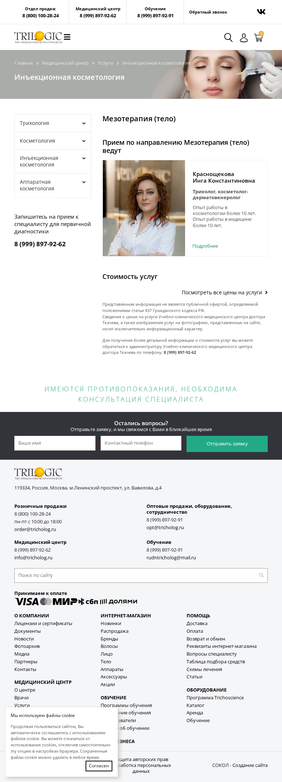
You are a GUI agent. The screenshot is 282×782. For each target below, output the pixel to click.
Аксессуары (114, 677)
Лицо (107, 654)
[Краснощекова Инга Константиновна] (144, 208)
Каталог (196, 705)
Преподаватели (118, 720)
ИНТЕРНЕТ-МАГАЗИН (126, 616)
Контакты (25, 669)
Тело (106, 662)
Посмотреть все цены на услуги (223, 292)
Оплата (195, 631)
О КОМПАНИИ (31, 616)
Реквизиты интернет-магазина (222, 646)
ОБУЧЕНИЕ (113, 698)
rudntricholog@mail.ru (171, 558)
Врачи (21, 698)
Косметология (37, 140)
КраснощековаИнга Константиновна (224, 177)
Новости (24, 639)
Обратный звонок (208, 12)
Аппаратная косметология (37, 185)
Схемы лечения (204, 669)
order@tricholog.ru (35, 529)
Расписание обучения (126, 713)
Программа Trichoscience (215, 698)
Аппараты (112, 669)
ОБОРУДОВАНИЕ (207, 690)
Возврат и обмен (206, 639)
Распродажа (115, 631)
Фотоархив (27, 646)
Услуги (22, 705)
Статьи (194, 677)
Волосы (109, 646)
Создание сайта (250, 765)
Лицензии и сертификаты (43, 623)
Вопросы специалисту (212, 654)
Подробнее (205, 246)
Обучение (198, 720)
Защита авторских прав (141, 759)
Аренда (195, 713)
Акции (108, 684)
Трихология (34, 122)
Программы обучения (126, 705)
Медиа (21, 654)
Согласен (99, 766)
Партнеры (25, 662)
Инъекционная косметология (39, 161)
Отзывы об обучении (125, 728)
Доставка (197, 623)
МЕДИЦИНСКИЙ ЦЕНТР (43, 682)
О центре (24, 690)
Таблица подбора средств (216, 662)
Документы (27, 631)
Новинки (111, 623)
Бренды (109, 639)
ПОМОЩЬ (198, 616)
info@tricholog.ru (33, 558)
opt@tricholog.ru (165, 527)
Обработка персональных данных (141, 768)
